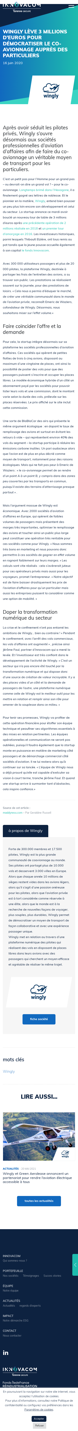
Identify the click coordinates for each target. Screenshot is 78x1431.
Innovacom (11, 1256)
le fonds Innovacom (35, 250)
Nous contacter (12, 1335)
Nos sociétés (10, 1276)
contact (9, 1331)
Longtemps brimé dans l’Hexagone (44, 190)
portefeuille (13, 1271)
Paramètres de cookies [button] (38, 1409)
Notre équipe (11, 1290)
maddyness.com (12, 813)
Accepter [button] (39, 1419)
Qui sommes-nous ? (15, 1260)
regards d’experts (30, 1306)
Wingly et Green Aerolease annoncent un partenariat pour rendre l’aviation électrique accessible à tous (37, 1178)
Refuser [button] (39, 1426)
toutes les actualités (39, 1201)
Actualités (9, 1306)
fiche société (39, 1019)
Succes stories (52, 1276)
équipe (8, 1286)
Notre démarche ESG (15, 1320)
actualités (11, 1301)
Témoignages (31, 1276)
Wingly (40, 201)
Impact (8, 1316)
